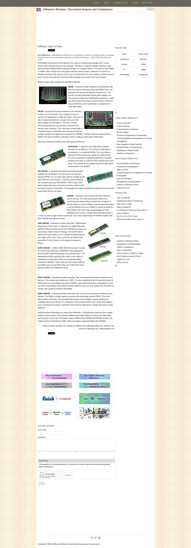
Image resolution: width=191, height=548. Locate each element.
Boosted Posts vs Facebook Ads (129, 147)
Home (97, 3)
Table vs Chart (122, 170)
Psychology (124, 75)
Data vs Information (124, 179)
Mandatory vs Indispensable (128, 150)
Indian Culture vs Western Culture (130, 253)
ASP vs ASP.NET (124, 198)
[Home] (38, 9)
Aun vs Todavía (123, 213)
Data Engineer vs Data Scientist (129, 144)
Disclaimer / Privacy (120, 3)
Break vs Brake (123, 132)
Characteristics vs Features (127, 129)
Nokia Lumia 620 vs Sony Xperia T (130, 219)
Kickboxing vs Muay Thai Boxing (129, 201)
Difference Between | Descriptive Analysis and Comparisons (78, 9)
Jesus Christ (143, 54)
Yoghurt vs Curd (123, 188)
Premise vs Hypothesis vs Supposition (132, 135)
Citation (106, 3)
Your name (42, 430)
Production (143, 75)
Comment (42, 437)
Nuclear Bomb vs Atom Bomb (128, 163)
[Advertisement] (95, 28)
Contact (135, 3)
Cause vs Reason (124, 123)
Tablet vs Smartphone (125, 247)
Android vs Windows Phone (128, 185)
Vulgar (143, 69)
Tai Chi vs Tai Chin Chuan (127, 216)
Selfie (143, 64)
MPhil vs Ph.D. (122, 262)
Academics (124, 59)
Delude (124, 64)
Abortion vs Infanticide (125, 153)
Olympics (143, 59)
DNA (124, 54)
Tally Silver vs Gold (124, 204)
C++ (124, 69)
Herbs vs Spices (123, 126)
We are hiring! (147, 3)
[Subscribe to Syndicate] (116, 266)
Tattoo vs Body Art (124, 207)
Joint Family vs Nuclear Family (129, 256)
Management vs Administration (129, 182)
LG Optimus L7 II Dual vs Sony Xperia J (132, 210)
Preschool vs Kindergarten (127, 167)
